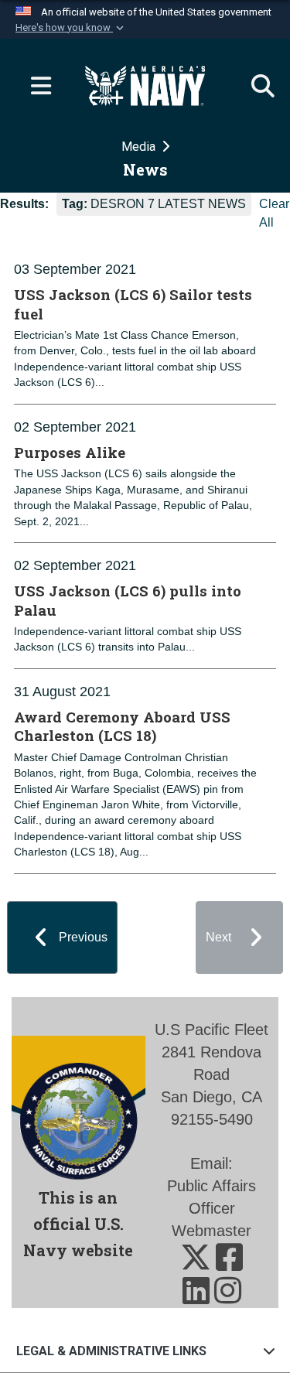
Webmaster (211, 1230)
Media (140, 146)
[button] (71, 28)
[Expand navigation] (35, 86)
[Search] (255, 86)
